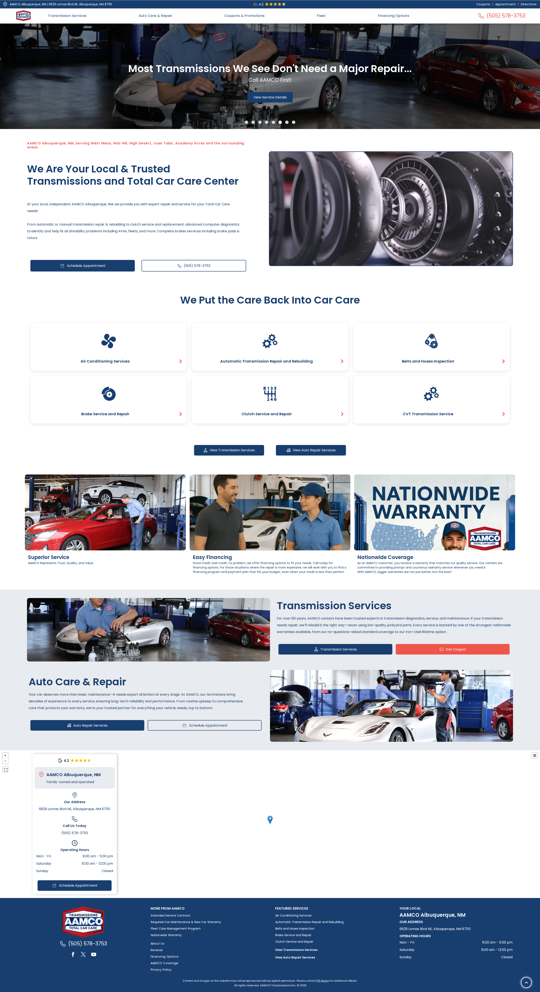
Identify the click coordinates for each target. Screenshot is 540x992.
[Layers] (534, 755)
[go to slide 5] (273, 122)
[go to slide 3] (260, 122)
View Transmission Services (296, 950)
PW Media (322, 981)
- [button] (5, 761)
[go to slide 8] (293, 122)
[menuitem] (483, 4)
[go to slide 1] (246, 122)
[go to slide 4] (266, 122)
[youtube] (93, 955)
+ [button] (5, 755)
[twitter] (83, 955)
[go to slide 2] (253, 122)
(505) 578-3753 (74, 833)
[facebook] (73, 955)
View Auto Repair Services (295, 957)
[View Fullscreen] (5, 769)
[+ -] (270, 824)
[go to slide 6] (280, 122)
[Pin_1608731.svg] (5, 4)
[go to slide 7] (287, 122)
